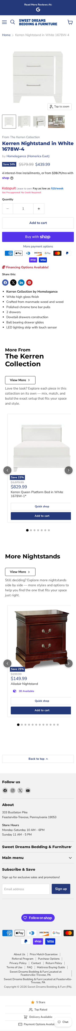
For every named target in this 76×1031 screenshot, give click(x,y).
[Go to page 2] (31, 530)
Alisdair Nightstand (24, 684)
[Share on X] (13, 282)
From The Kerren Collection (21, 137)
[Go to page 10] (51, 725)
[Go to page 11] (54, 725)
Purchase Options (49, 959)
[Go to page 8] (43, 725)
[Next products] (69, 470)
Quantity (7, 199)
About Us (19, 954)
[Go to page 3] (34, 530)
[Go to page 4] (38, 530)
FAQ (29, 967)
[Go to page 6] (45, 530)
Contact (36, 963)
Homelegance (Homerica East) (28, 156)
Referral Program (22, 959)
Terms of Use (14, 967)
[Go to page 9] (47, 725)
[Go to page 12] (58, 725)
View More (18, 380)
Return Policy (54, 963)
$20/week (57, 188)
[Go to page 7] (49, 530)
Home (6, 35)
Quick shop (42, 506)
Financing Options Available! (27, 267)
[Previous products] (7, 470)
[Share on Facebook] (5, 282)
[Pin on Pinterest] (29, 282)
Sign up (61, 889)
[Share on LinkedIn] (21, 282)
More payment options (38, 246)
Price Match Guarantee (44, 954)
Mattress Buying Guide (51, 967)
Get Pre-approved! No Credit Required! (21, 192)
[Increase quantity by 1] (39, 208)
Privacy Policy (18, 963)
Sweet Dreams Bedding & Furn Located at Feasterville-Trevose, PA (36, 973)
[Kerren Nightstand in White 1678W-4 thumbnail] (9, 121)
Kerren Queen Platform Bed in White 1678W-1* (37, 494)
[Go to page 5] (42, 530)
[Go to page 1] (27, 530)
